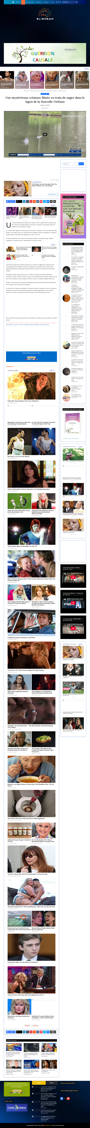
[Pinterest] (31, 201)
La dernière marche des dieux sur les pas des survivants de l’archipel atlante (13, 1054)
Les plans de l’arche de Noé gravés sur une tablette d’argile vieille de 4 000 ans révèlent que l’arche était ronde (77, 298)
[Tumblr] (27, 201)
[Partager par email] (51, 201)
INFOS (17, 2)
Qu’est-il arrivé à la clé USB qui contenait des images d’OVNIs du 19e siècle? (13, 1071)
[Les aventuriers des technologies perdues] (66, 398)
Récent (52, 1082)
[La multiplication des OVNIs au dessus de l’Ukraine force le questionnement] (36, 1118)
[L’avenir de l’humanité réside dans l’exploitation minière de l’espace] (31, 1047)
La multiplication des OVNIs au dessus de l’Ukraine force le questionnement (48, 1118)
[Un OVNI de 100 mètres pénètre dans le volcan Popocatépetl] (36, 1112)
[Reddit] (34, 201)
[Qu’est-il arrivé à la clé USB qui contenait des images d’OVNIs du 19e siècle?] (14, 1064)
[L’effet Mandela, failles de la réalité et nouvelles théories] (49, 1047)
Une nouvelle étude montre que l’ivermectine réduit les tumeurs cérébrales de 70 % (31, 1071)
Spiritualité (46, 2)
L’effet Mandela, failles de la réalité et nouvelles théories (48, 1054)
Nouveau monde (30, 2)
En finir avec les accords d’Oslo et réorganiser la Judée (77, 379)
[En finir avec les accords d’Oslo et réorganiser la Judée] (66, 380)
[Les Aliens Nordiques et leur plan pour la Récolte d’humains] (66, 371)
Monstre (28, 1025)
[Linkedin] (24, 201)
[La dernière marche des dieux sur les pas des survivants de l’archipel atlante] (14, 1047)
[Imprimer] (54, 201)
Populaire (38, 1082)
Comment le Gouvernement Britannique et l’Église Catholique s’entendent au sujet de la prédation (77, 288)
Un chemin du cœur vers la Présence (71, 438)
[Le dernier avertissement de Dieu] (66, 270)
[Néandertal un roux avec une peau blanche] (49, 1064)
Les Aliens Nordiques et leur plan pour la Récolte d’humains (77, 370)
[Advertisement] (45, 32)
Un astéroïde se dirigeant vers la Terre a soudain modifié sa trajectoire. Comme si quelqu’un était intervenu (77, 260)
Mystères (43, 93)
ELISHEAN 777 (10, 366)
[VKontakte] (37, 201)
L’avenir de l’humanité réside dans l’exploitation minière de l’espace (31, 1055)
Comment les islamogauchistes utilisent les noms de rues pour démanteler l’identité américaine (77, 278)
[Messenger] (47, 201)
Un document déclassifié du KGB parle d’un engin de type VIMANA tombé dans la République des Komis (77, 250)
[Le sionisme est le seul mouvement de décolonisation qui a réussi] (66, 389)
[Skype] (44, 201)
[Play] (45, 134)
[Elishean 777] (45, 14)
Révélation (38, 2)
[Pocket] (41, 201)
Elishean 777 (48, 1125)
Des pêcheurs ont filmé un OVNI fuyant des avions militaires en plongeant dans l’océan (48, 1088)
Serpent (35, 1025)
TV (22, 2)
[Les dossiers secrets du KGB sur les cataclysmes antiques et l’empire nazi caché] (66, 363)
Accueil (26, 90)
